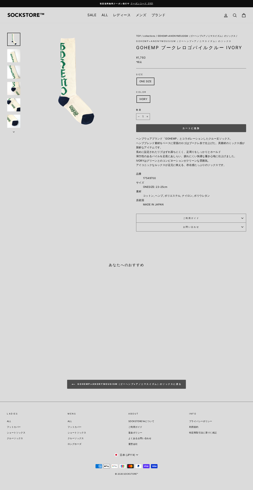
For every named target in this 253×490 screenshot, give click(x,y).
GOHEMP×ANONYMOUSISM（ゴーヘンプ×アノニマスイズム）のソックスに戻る (128, 384)
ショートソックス (16, 432)
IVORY (143, 99)
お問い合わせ (191, 227)
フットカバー (14, 427)
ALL (105, 15)
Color (141, 92)
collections (149, 36)
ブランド (158, 15)
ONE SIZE (145, 81)
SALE (91, 15)
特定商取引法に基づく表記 (203, 432)
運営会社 (133, 444)
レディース (122, 15)
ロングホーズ (74, 444)
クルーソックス (15, 438)
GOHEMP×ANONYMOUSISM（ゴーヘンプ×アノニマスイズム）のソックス (197, 36)
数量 (138, 109)
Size (139, 74)
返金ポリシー (135, 432)
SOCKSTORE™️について (141, 421)
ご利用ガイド (191, 218)
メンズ (141, 15)
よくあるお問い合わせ (139, 438)
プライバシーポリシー (200, 421)
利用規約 (193, 427)
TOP (138, 36)
